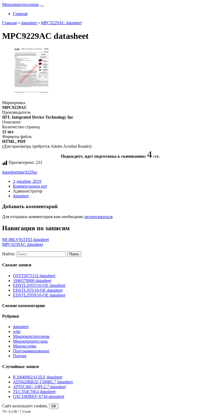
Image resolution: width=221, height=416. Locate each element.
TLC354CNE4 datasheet (34, 391)
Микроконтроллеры (20, 4)
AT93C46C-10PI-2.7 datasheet (39, 386)
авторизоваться (98, 216)
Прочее (19, 355)
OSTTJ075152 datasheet (34, 275)
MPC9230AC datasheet (22, 244)
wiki (16, 331)
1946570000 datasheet (32, 280)
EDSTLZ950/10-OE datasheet (39, 295)
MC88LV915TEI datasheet (25, 239)
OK (53, 406)
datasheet (10, 172)
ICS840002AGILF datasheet (37, 377)
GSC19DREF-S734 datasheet (38, 396)
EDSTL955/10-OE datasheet (38, 290)
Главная (20, 13)
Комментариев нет (30, 186)
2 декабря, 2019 (27, 181)
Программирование (31, 351)
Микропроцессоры (30, 341)
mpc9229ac (27, 172)
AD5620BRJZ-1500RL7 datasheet (43, 382)
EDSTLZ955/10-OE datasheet (39, 285)
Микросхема (24, 346)
